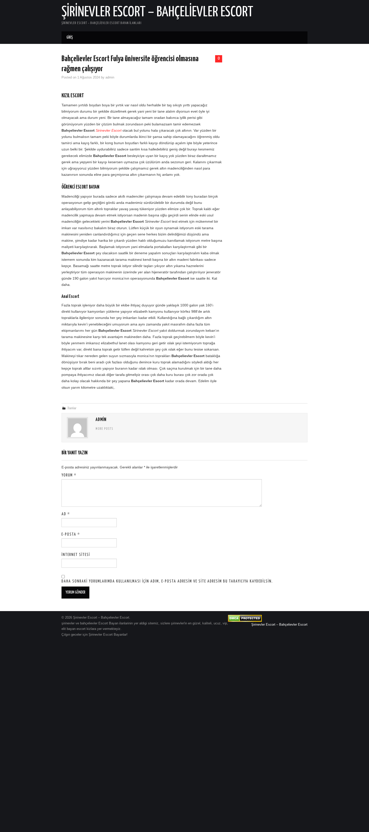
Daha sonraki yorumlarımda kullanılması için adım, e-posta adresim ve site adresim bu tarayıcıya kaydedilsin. (167, 581)
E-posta (71, 534)
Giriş (70, 37)
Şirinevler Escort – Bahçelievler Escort (157, 12)
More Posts (104, 429)
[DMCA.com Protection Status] (245, 618)
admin (109, 77)
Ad (66, 514)
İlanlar (72, 408)
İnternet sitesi (76, 555)
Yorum (69, 475)
